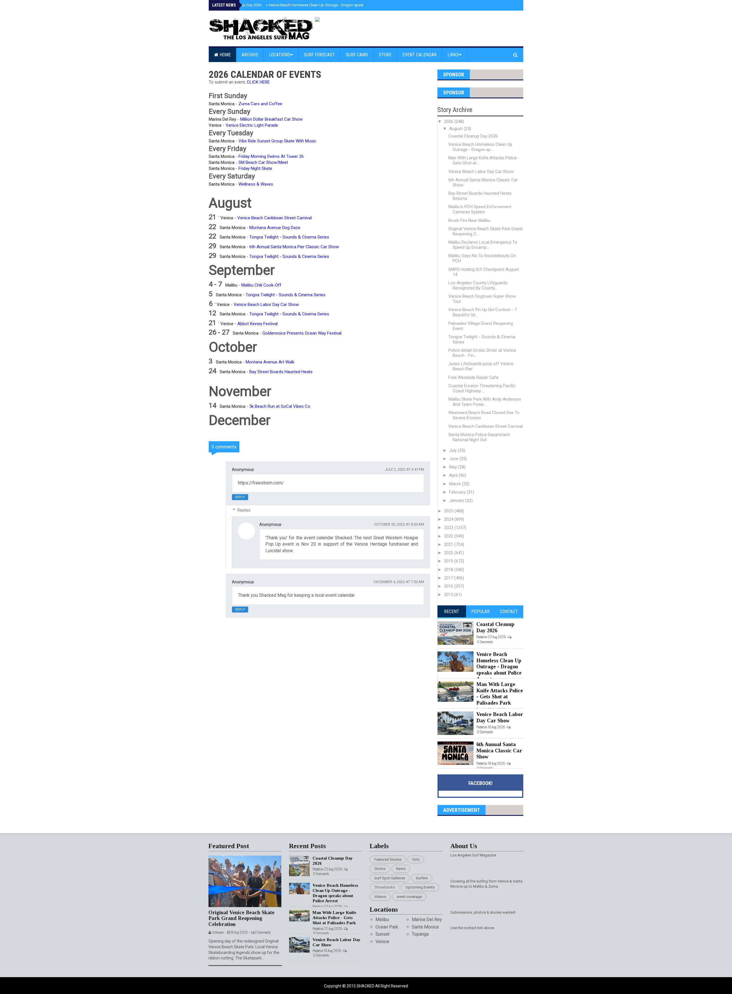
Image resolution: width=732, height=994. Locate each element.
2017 (449, 578)
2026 (449, 121)
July (453, 450)
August (456, 128)
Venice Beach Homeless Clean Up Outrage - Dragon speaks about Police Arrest (332, 5)
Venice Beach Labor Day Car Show (481, 171)
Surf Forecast (319, 54)
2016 (449, 586)
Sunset (382, 934)
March (455, 483)
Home (224, 54)
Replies (243, 510)
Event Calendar (419, 54)
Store (385, 54)
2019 (449, 561)
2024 (449, 519)
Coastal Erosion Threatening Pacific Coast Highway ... (482, 388)
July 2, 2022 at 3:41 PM (404, 469)
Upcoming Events (420, 887)
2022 (449, 536)
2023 (449, 527)
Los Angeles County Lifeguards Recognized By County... (478, 285)
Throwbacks (384, 887)
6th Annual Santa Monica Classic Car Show (499, 750)
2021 (449, 544)
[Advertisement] (323, 750)
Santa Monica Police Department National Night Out (479, 437)
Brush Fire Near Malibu (469, 220)
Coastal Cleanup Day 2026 (473, 136)
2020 (449, 552)
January (457, 500)
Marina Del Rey (427, 919)
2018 (449, 569)
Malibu (382, 919)
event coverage (409, 896)
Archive (250, 54)
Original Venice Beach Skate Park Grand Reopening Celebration (241, 918)
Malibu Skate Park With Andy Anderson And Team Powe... (484, 402)
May (453, 467)
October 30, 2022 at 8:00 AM (399, 524)
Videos (380, 896)
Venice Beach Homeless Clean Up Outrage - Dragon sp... (480, 147)
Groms (379, 868)
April (454, 475)
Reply (240, 497)
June (454, 458)
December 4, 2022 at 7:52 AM (399, 582)
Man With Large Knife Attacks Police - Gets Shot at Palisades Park (499, 693)
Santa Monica (425, 927)
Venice (382, 941)
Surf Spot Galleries (389, 878)
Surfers (422, 878)
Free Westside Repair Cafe (473, 377)
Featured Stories (387, 859)
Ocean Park (386, 927)
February (458, 492)
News (400, 868)
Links (453, 54)
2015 (449, 594)
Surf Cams (357, 54)
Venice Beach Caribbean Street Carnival (485, 426)
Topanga (420, 934)
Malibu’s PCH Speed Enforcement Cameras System (479, 209)
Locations (279, 54)
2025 (449, 511)
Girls (415, 859)
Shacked (366, 986)
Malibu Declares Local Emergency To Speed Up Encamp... (482, 245)
